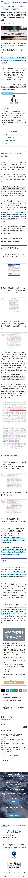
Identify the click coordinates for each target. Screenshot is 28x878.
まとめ (5, 143)
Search (3, 724)
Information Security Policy (10, 873)
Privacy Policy (22, 873)
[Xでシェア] (3, 690)
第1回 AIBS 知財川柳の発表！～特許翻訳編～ (12, 740)
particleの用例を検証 (9, 140)
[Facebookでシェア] (7, 690)
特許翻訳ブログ (15, 9)
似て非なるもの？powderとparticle (13, 135)
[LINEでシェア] (16, 690)
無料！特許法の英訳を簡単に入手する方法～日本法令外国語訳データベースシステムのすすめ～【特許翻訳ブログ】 (13, 749)
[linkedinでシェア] (20, 690)
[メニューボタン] (2, 2)
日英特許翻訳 (5, 9)
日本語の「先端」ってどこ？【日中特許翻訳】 (13, 744)
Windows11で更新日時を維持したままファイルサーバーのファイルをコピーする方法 (13, 734)
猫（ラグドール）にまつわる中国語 (10, 755)
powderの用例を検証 (9, 138)
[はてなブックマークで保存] (12, 690)
